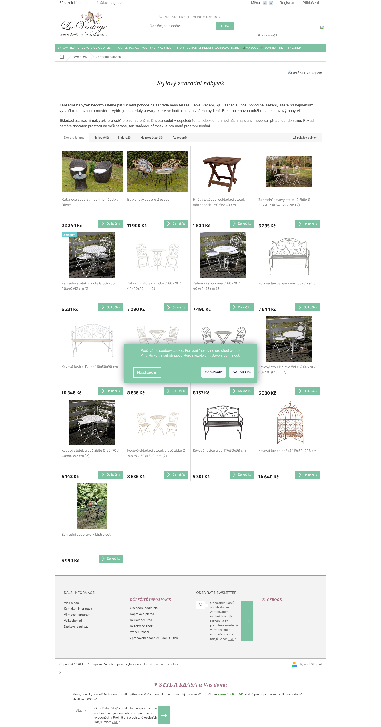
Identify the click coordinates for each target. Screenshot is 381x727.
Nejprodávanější (152, 137)
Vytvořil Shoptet (311, 664)
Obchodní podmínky (144, 608)
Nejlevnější (101, 137)
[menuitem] (68, 48)
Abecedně (180, 137)
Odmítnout (213, 372)
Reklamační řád (141, 620)
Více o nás (71, 603)
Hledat (225, 26)
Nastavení (147, 372)
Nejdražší (124, 137)
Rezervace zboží (141, 626)
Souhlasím (242, 372)
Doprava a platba (142, 614)
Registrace (288, 3)
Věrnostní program (77, 614)
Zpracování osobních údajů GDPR (154, 638)
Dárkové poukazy (76, 626)
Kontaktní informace (78, 608)
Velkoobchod (73, 620)
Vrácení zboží (139, 632)
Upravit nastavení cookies (161, 664)
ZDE (231, 639)
